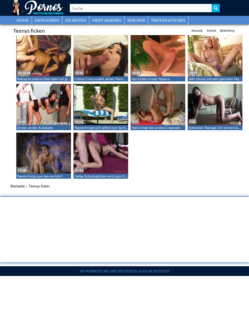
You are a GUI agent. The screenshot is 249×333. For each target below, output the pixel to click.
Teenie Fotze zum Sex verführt (39, 176)
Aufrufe (211, 30)
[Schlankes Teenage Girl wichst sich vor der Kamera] (215, 104)
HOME (23, 20)
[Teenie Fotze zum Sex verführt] (43, 153)
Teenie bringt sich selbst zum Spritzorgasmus (108, 128)
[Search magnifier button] (216, 8)
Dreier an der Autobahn (35, 128)
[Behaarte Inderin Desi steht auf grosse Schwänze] (43, 55)
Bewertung (227, 30)
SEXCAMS (136, 20)
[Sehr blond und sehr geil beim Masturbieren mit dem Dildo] (215, 55)
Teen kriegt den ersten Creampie (156, 128)
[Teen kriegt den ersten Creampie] (158, 104)
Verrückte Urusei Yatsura (150, 79)
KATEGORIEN (47, 20)
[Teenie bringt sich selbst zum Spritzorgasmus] (100, 104)
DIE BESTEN (75, 20)
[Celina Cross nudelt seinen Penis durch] (100, 55)
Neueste (197, 30)
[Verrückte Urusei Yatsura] (158, 55)
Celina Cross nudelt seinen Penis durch (103, 79)
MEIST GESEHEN (106, 20)
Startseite (17, 186)
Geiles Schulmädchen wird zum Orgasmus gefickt (111, 176)
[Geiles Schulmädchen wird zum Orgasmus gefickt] (100, 153)
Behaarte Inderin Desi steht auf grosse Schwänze (53, 79)
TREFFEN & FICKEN (168, 20)
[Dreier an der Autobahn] (43, 104)
